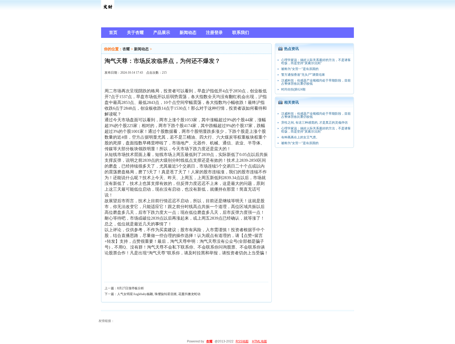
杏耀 (126, 49)
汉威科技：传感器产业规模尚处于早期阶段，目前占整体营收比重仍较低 (316, 82)
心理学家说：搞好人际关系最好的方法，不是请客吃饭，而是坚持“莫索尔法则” (316, 61)
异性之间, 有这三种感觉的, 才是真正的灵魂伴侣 (314, 122)
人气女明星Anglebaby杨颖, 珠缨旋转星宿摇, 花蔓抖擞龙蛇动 (158, 294)
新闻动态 (141, 49)
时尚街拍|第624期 (293, 89)
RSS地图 (242, 341)
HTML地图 (259, 341)
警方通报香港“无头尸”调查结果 (303, 75)
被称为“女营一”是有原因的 (300, 69)
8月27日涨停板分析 (130, 288)
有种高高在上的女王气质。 (300, 137)
